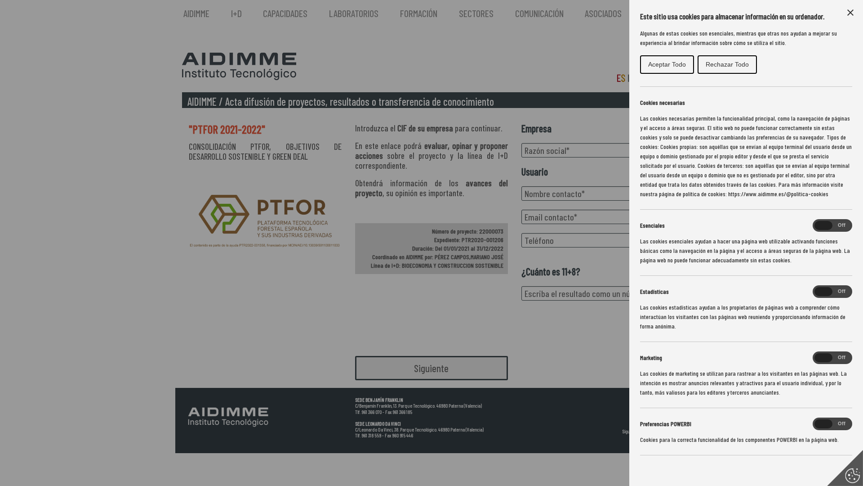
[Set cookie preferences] (845, 468)
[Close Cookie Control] (850, 12)
